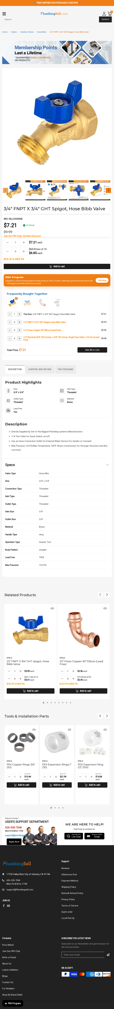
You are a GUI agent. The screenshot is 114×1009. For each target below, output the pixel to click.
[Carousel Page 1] (51, 808)
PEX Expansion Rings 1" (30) (21, 766)
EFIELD (9, 658)
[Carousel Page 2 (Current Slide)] (55, 808)
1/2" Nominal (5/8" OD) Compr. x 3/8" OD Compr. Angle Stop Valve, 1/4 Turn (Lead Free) (61, 338)
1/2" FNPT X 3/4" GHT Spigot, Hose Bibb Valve (44, 322)
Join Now (102, 280)
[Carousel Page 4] (55, 703)
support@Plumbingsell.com (20, 889)
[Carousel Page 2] (47, 703)
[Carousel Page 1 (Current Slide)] (43, 703)
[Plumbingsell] (54, 13)
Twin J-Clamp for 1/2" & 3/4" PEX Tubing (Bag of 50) (92, 767)
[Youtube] (8, 905)
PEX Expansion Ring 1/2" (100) (55, 766)
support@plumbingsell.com (18, 835)
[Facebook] (3, 905)
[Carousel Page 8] (70, 703)
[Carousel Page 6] (63, 703)
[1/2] (27, 307)
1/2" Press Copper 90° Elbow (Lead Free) (42, 330)
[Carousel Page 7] (67, 703)
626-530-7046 (13, 880)
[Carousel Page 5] (59, 703)
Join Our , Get (22, 236)
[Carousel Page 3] (51, 703)
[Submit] (108, 955)
